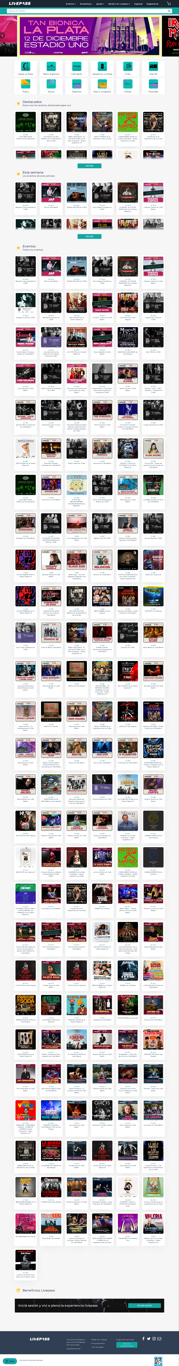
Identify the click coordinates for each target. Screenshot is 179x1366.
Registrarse (152, 4)
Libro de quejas (97, 1347)
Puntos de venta (98, 1343)
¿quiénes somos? (74, 1349)
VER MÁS (89, 166)
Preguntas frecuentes (125, 1340)
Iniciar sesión (144, 1305)
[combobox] (89, 11)
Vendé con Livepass (99, 1340)
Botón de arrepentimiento (127, 1345)
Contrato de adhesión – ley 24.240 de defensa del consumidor (76, 1342)
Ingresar (138, 4)
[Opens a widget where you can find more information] (10, 1361)
